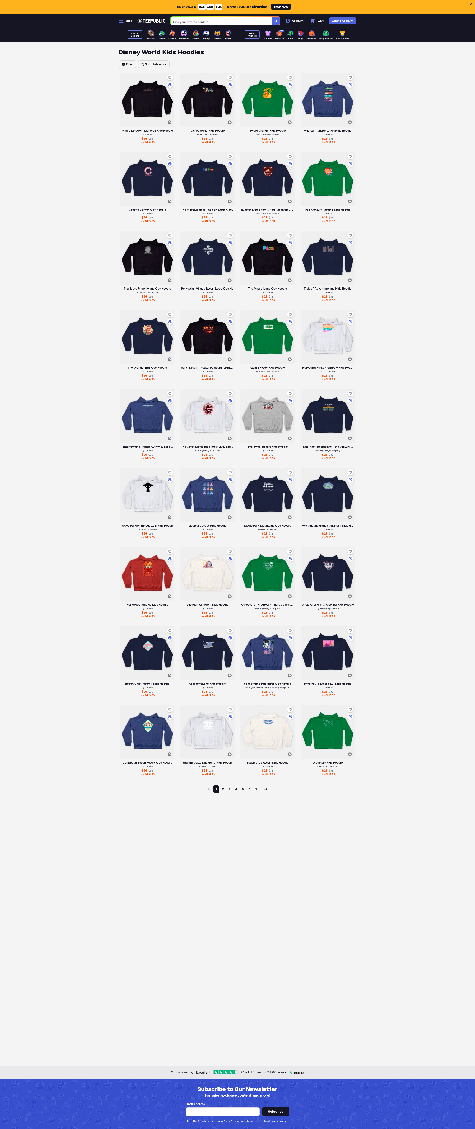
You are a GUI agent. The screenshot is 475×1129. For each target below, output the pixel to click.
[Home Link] (151, 21)
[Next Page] (265, 789)
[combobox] (221, 21)
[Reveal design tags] (169, 122)
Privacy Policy (230, 1121)
